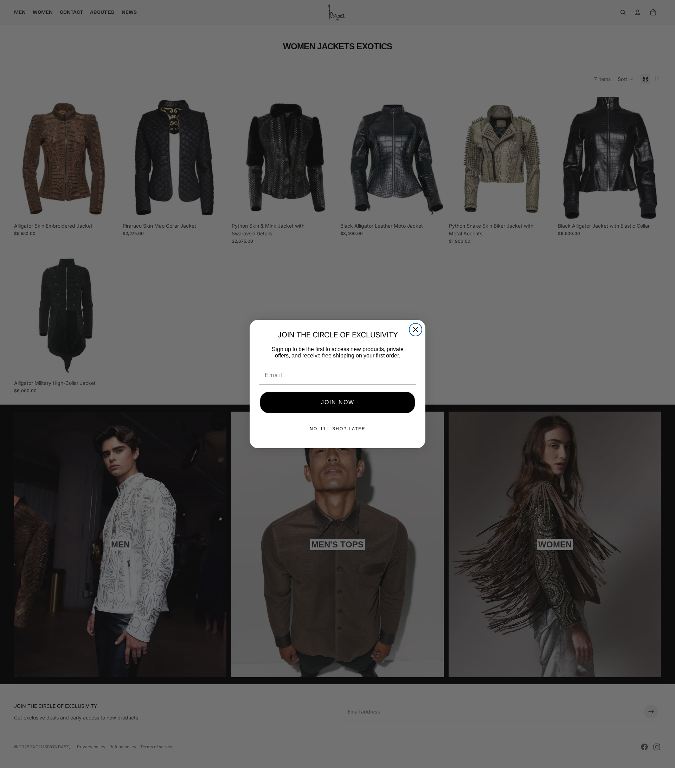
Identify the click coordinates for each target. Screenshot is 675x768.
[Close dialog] (415, 329)
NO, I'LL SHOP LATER (338, 428)
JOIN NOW (337, 402)
